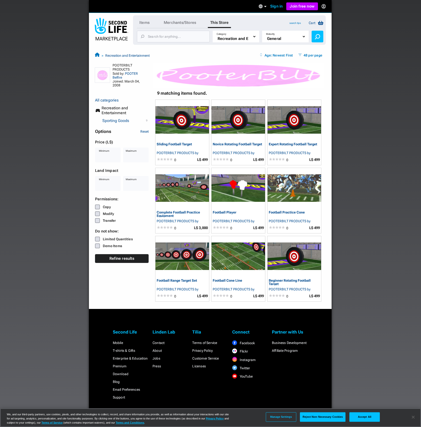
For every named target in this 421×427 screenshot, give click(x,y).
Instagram (247, 360)
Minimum (104, 150)
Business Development (289, 343)
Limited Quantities (118, 239)
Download (121, 374)
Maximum (131, 150)
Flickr (243, 351)
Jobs (156, 358)
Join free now (302, 6)
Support (119, 397)
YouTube (246, 376)
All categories (107, 100)
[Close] (413, 417)
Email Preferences (126, 389)
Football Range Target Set (177, 280)
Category (221, 34)
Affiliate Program (285, 351)
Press (157, 366)
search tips (295, 23)
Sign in (276, 6)
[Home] (97, 55)
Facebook (247, 343)
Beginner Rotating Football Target (290, 282)
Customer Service (205, 358)
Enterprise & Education (130, 358)
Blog (116, 382)
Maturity (270, 34)
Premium (119, 366)
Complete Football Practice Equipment (178, 214)
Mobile (118, 343)
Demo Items (112, 246)
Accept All (364, 416)
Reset (144, 131)
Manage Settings (281, 416)
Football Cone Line (227, 280)
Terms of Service (204, 343)
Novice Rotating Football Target (237, 144)
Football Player (224, 212)
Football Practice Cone (287, 212)
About (157, 351)
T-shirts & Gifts (124, 351)
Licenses (199, 366)
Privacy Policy (202, 351)
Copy (107, 207)
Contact (158, 343)
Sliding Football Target (174, 144)
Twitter (244, 368)
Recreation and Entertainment (127, 55)
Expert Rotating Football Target (293, 144)
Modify (108, 214)
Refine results (121, 258)
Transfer (109, 221)
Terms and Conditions (130, 422)
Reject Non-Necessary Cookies (323, 416)
